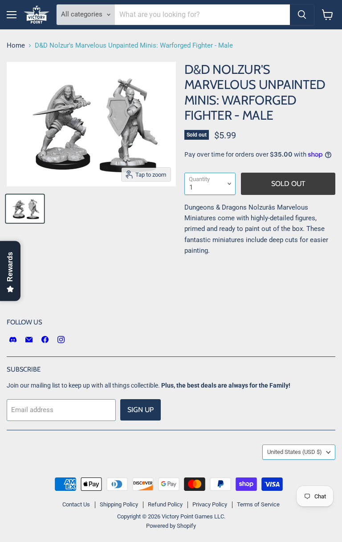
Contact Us (76, 504)
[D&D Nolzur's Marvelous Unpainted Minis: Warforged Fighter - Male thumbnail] (25, 208)
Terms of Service (258, 504)
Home (16, 45)
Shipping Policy (119, 504)
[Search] (302, 14)
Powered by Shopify (171, 525)
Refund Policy (165, 504)
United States (294, 452)
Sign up (140, 409)
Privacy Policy (209, 504)
